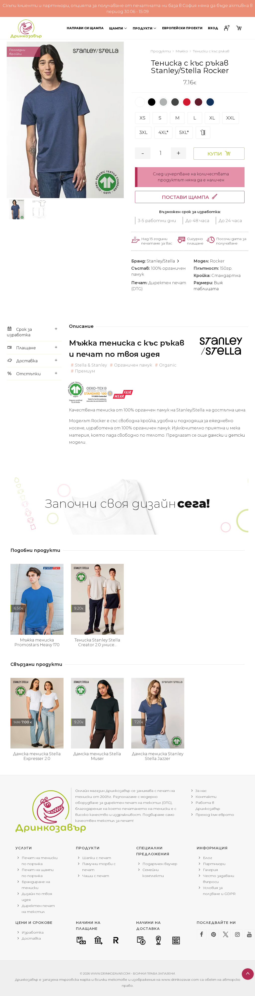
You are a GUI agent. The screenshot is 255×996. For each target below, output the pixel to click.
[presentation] (6, 120)
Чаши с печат (95, 875)
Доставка (31, 938)
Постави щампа (185, 197)
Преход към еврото (214, 814)
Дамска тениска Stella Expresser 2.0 (37, 756)
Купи (214, 154)
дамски (216, 435)
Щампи (116, 28)
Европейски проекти (182, 28)
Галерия (210, 870)
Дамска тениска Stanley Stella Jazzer (157, 756)
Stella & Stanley (91, 365)
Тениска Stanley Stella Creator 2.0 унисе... (97, 642)
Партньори (214, 864)
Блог (207, 858)
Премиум (85, 371)
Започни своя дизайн (127, 503)
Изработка (33, 932)
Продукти (142, 28)
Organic (167, 365)
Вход (213, 28)
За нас (201, 790)
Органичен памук (133, 365)
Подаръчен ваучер (159, 864)
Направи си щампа (85, 28)
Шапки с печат (96, 858)
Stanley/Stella (161, 261)
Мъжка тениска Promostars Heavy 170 (37, 642)
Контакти (205, 796)
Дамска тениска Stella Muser (97, 756)
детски (236, 435)
